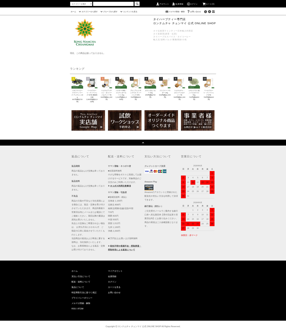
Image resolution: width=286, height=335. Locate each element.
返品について (78, 287)
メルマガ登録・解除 (177, 12)
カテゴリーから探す (90, 12)
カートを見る (114, 287)
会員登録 (180, 4)
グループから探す (110, 12)
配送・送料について (81, 282)
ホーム (73, 12)
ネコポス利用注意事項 (120, 186)
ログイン (194, 4)
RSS (74, 308)
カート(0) (210, 4)
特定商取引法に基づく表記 (84, 292)
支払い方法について (81, 276)
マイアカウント (115, 271)
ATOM (80, 308)
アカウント (164, 4)
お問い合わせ (195, 12)
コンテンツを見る (130, 12)
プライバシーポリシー (82, 298)
